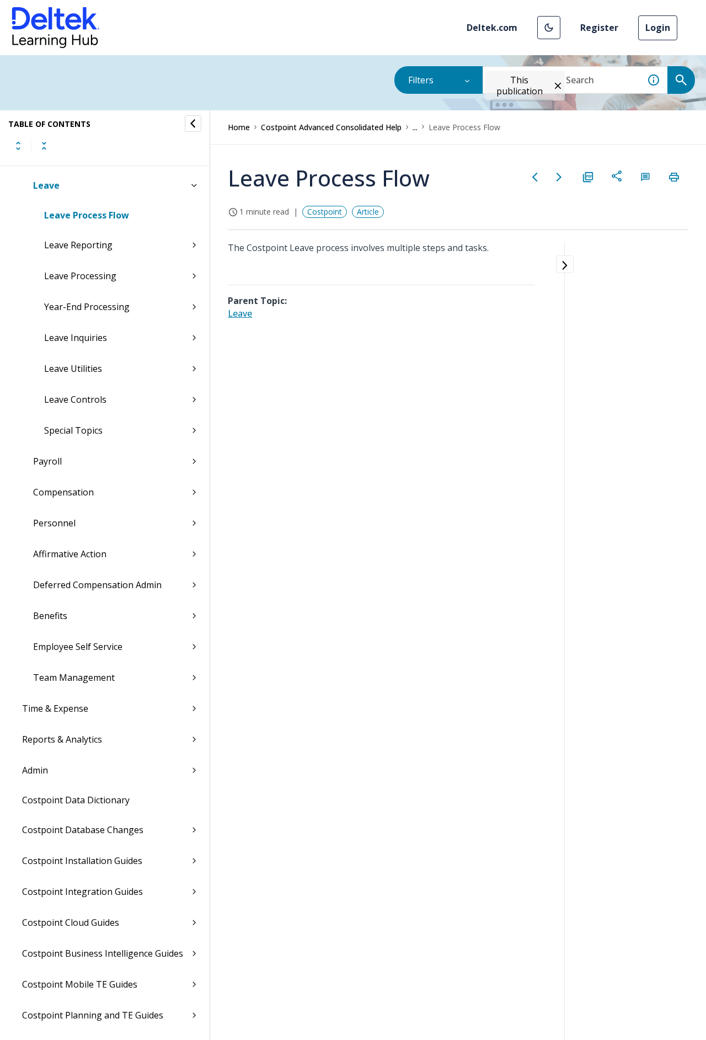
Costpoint (324, 211)
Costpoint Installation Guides (82, 860)
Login (657, 28)
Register (599, 28)
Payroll (47, 461)
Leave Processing (80, 275)
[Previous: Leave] (535, 177)
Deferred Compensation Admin (97, 584)
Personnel (54, 523)
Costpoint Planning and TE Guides (92, 1015)
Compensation (63, 492)
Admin (35, 770)
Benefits (50, 615)
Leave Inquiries (75, 337)
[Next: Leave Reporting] (559, 177)
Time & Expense (55, 708)
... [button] (415, 127)
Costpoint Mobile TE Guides (79, 984)
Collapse (44, 145)
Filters (421, 80)
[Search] (681, 80)
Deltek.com (492, 28)
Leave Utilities (73, 368)
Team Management (74, 677)
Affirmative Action (69, 553)
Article (368, 211)
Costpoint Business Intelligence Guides (102, 953)
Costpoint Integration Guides (82, 891)
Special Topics (73, 430)
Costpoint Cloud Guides (70, 922)
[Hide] (193, 123)
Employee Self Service (77, 646)
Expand (18, 145)
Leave (46, 185)
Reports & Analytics (62, 739)
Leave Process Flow (86, 215)
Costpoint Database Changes (82, 829)
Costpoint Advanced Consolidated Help (331, 127)
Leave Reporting (78, 244)
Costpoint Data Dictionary (76, 800)
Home (239, 127)
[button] (548, 27)
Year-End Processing (87, 306)
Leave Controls (75, 399)
